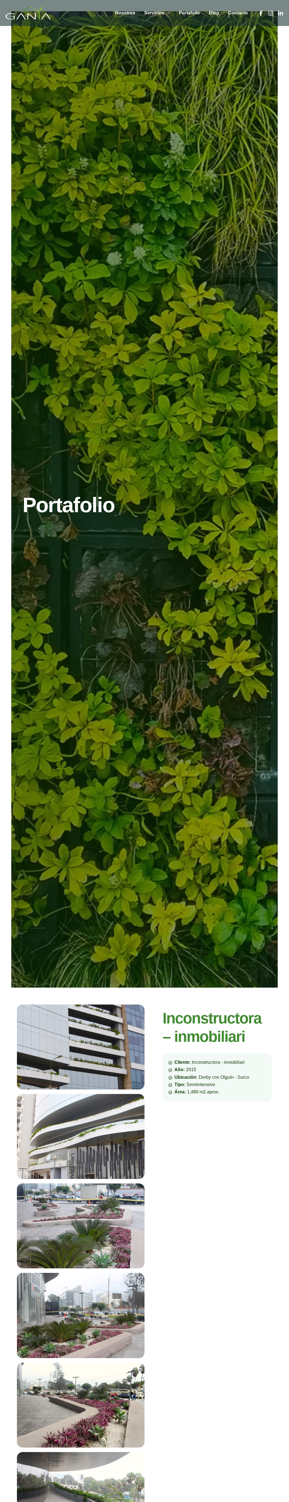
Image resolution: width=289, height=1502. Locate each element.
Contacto (238, 12)
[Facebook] (261, 13)
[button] (167, 13)
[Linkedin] (280, 13)
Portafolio (189, 12)
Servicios (154, 12)
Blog (214, 12)
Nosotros (125, 12)
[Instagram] (270, 13)
